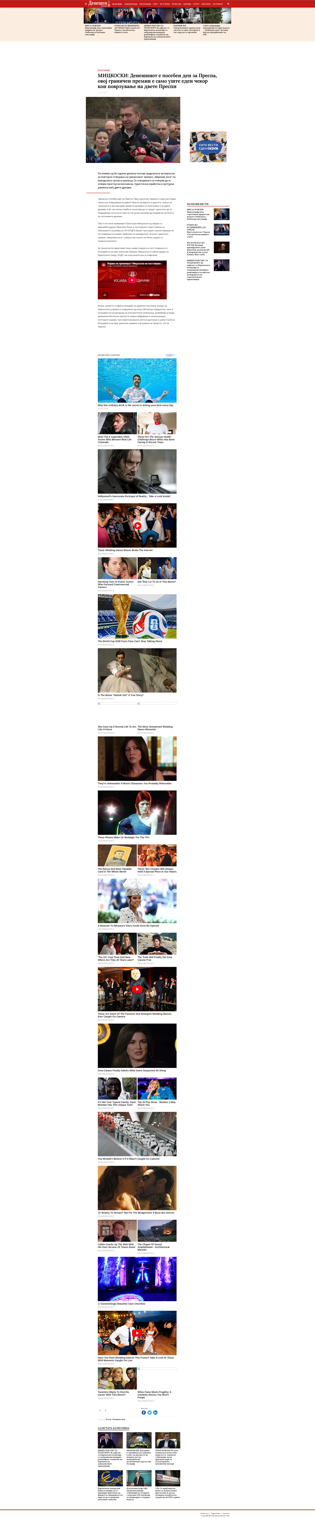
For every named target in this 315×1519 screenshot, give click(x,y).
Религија (176, 4)
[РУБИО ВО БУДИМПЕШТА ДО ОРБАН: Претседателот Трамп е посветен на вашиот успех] (128, 15)
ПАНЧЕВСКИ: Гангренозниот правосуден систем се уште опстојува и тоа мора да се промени (186, 29)
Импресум (204, 1513)
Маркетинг (215, 1513)
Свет (155, 4)
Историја (165, 4)
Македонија (131, 4)
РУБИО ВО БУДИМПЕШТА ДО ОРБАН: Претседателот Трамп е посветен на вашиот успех (127, 29)
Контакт (226, 1513)
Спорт (196, 4)
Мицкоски (119, 1419)
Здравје (187, 4)
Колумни (218, 4)
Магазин (206, 4)
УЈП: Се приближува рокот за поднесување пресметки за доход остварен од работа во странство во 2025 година (167, 1492)
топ (109, 1419)
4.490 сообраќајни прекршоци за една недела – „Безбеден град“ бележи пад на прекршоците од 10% (216, 30)
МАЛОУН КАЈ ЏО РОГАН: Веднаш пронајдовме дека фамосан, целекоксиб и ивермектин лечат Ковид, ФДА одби (198, 248)
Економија (145, 4)
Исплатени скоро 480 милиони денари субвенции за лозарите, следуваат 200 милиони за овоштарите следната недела (138, 1494)
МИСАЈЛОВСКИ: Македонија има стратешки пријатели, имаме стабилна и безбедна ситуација (98, 30)
